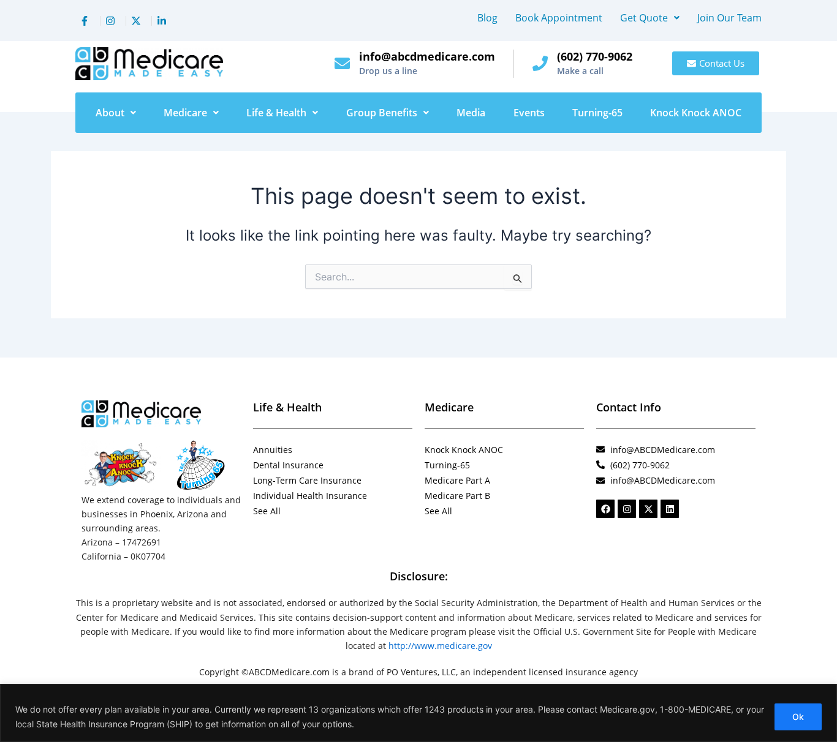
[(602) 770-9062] (540, 63)
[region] (418, 713)
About (110, 112)
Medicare (185, 112)
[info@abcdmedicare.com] (342, 63)
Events (529, 112)
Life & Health (276, 112)
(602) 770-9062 (594, 56)
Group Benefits (381, 112)
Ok (798, 716)
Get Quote (644, 18)
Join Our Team (729, 18)
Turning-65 (597, 112)
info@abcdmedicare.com (427, 56)
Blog (487, 18)
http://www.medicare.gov (440, 645)
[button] (650, 18)
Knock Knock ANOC (695, 112)
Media (470, 112)
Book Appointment (558, 18)
